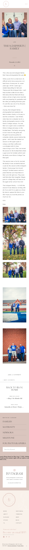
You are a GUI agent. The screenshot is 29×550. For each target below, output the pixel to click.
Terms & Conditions (12, 545)
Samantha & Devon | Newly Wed (15, 407)
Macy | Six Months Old (15, 398)
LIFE (14, 42)
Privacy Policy (20, 545)
